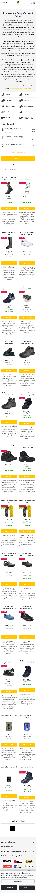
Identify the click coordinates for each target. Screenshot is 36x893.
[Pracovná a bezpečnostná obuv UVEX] (7, 861)
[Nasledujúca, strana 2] (18, 828)
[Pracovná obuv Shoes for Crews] (18, 866)
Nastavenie (18, 881)
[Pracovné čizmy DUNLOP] (7, 866)
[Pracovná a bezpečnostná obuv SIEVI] (18, 861)
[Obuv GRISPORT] (28, 861)
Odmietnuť (9, 887)
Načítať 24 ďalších (19, 821)
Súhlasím (27, 888)
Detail (9, 208)
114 (23, 829)
